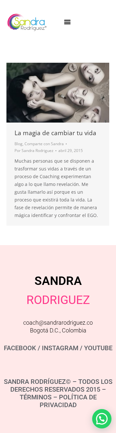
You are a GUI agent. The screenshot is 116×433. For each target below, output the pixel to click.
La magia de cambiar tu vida (55, 133)
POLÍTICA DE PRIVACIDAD (68, 401)
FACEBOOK (20, 348)
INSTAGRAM (60, 348)
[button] (67, 21)
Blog (19, 143)
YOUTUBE (98, 348)
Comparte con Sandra (44, 143)
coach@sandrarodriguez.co (58, 322)
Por (34, 150)
